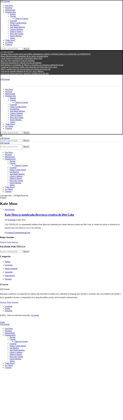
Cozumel (13, 21)
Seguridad (8, 272)
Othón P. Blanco (16, 31)
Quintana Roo (10, 12)
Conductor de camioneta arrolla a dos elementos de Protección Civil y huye (28, 67)
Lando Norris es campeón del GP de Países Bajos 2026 (21, 58)
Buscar (26, 49)
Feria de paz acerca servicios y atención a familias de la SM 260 (24, 74)
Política (7, 262)
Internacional (10, 10)
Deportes (8, 279)
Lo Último (9, 42)
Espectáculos (10, 276)
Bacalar (13, 14)
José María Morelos (17, 27)
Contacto (8, 45)
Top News (9, 5)
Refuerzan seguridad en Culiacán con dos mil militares (21, 63)
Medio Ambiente (11, 269)
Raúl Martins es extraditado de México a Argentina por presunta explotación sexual (31, 65)
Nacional (8, 8)
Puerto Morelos (16, 36)
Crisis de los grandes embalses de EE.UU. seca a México (22, 71)
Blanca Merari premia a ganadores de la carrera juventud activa (24, 56)
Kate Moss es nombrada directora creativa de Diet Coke (39, 214)
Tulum (12, 38)
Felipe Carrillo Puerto (18, 23)
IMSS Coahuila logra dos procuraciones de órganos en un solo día (25, 69)
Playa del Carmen (16, 34)
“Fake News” (10, 40)
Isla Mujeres (14, 25)
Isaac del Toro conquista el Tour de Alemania (17, 61)
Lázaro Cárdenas (16, 29)
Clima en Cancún (21, 18)
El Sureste (11, 220)
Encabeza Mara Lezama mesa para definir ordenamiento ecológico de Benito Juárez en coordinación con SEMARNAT (45, 54)
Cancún (13, 16)
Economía (8, 265)
